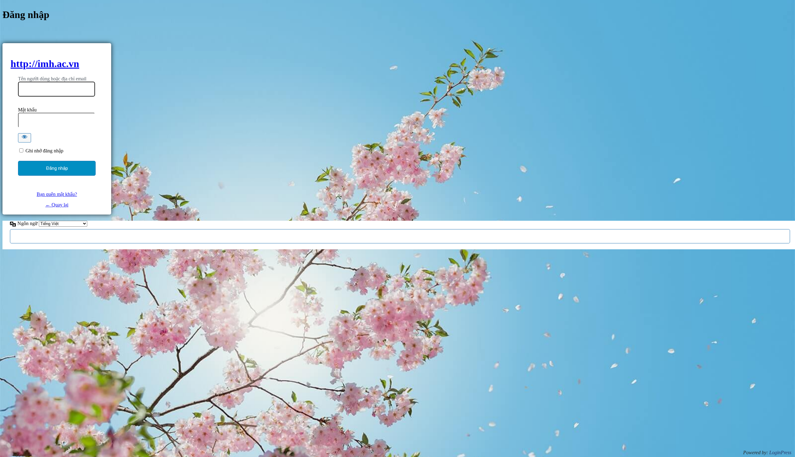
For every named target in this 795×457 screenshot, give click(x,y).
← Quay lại (56, 204)
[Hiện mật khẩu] (24, 138)
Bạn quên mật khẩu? (57, 194)
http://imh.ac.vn (45, 63)
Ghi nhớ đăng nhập (44, 150)
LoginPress (780, 452)
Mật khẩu (27, 109)
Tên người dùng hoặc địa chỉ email (52, 78)
